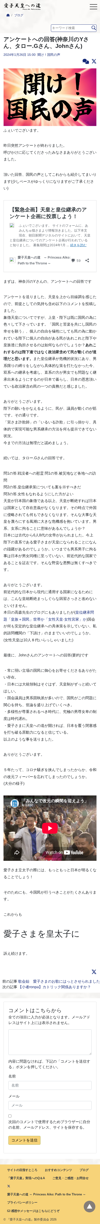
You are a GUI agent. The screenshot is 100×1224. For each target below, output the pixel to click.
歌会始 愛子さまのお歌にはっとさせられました (59, 981)
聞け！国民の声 (48, 55)
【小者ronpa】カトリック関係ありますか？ (54, 987)
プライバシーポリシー (22, 1202)
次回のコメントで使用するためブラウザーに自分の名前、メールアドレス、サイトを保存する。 (49, 1124)
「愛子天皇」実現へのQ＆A (26, 1178)
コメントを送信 (24, 1140)
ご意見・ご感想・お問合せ (70, 1178)
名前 (12, 1076)
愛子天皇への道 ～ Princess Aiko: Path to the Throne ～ (46, 1194)
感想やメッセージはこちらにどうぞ (35, 1211)
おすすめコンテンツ (58, 1170)
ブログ (18, 15)
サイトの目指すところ (22, 1170)
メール (14, 1096)
